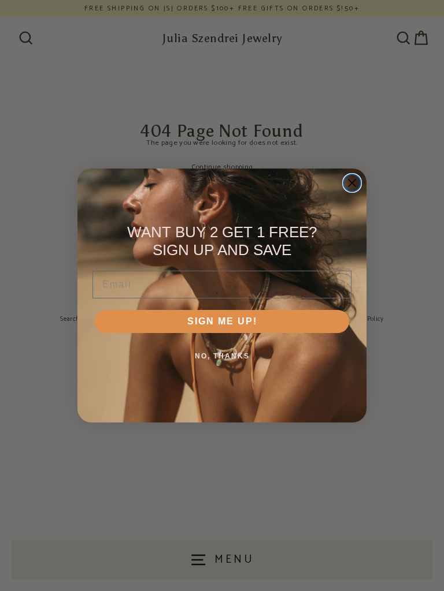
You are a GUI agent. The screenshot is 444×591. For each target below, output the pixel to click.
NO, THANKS (222, 356)
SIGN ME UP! (222, 321)
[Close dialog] (352, 183)
